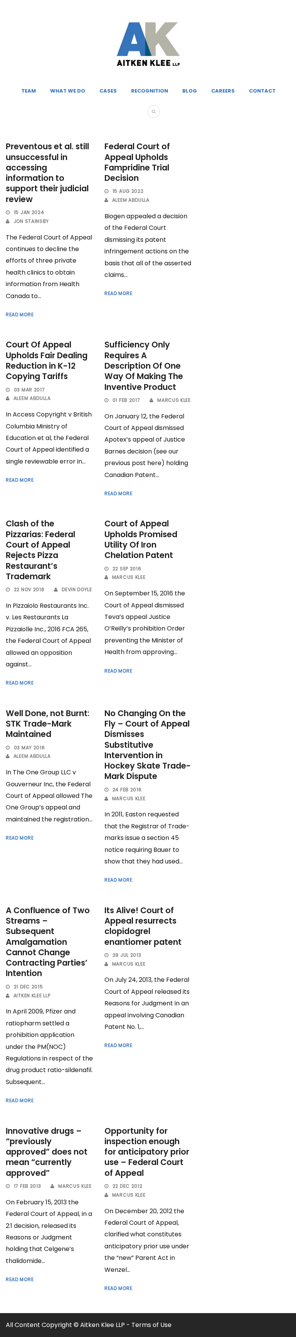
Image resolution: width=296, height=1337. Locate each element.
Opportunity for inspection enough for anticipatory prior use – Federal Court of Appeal (146, 1152)
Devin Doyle (77, 589)
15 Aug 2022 (128, 191)
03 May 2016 (29, 747)
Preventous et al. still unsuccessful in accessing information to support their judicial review (47, 172)
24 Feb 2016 (127, 789)
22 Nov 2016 (29, 589)
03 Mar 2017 (29, 389)
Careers (223, 90)
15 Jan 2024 (29, 212)
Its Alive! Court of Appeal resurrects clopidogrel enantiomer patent (143, 926)
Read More (20, 314)
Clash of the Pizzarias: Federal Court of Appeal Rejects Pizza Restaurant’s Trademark (40, 550)
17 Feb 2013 (27, 1186)
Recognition (149, 90)
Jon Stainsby (31, 221)
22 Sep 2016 (127, 568)
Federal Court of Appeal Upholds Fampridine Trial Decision (137, 162)
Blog (189, 90)
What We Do (67, 90)
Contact (262, 90)
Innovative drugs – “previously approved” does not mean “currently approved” (46, 1152)
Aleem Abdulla (131, 200)
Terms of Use (151, 1324)
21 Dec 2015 (28, 986)
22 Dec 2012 (128, 1186)
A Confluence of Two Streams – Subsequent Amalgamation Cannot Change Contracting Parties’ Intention (48, 942)
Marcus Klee (174, 400)
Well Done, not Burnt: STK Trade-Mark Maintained (47, 724)
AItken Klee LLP (31, 995)
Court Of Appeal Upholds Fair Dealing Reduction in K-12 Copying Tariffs (46, 360)
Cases (108, 90)
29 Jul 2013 (127, 955)
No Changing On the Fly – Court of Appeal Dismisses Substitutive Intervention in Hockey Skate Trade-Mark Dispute (147, 745)
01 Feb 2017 (126, 400)
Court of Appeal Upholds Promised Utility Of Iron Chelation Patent (140, 539)
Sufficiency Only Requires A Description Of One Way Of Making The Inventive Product (143, 365)
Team (28, 90)
